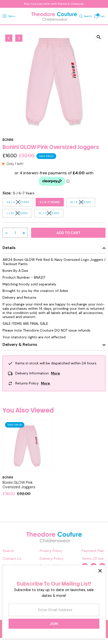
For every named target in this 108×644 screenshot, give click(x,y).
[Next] (19, 38)
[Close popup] (99, 571)
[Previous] (9, 38)
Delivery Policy (52, 558)
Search (8, 551)
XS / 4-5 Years (20, 203)
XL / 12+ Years (50, 214)
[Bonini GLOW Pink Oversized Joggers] (27, 446)
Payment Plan (93, 551)
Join (54, 623)
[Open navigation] (5, 16)
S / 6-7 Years (50, 202)
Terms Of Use (93, 558)
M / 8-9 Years (82, 203)
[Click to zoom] (98, 37)
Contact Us (12, 558)
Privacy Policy (51, 551)
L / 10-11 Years (19, 214)
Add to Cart (68, 232)
